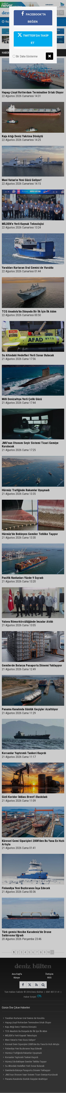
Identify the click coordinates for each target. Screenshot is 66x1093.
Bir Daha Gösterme (26, 56)
